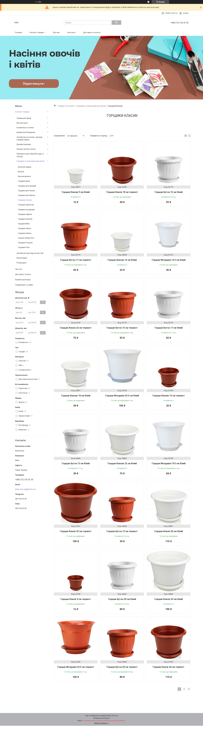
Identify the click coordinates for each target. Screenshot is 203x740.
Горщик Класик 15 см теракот (168, 395)
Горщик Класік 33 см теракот (76, 531)
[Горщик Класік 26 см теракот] (168, 638)
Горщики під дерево (26, 210)
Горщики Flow (24, 247)
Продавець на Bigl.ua (101, 718)
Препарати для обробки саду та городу (30, 155)
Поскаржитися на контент (93, 721)
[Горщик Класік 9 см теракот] (75, 570)
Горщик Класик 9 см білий (76, 192)
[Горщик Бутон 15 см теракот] (122, 299)
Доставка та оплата (91, 32)
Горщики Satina (24, 228)
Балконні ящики (24, 167)
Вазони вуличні (24, 176)
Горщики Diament (25, 219)
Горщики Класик (25, 200)
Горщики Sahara (24, 233)
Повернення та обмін (24, 285)
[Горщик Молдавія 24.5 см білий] (122, 367)
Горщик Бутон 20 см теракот (122, 667)
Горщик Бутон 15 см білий (169, 192)
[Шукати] (116, 22)
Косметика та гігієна (25, 128)
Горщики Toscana (25, 243)
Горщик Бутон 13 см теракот (122, 531)
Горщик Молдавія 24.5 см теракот (75, 667)
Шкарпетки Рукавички (26, 132)
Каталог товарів (37, 32)
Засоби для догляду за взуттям (30, 253)
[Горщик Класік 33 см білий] (168, 570)
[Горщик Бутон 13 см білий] (75, 435)
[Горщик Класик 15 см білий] (122, 231)
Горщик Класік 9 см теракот (75, 599)
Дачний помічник (24, 144)
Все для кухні (22, 123)
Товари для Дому (24, 118)
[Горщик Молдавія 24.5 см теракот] (75, 638)
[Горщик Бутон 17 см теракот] (75, 231)
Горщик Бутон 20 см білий (122, 599)
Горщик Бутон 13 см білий (76, 463)
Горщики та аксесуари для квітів (91, 106)
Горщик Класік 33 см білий (168, 599)
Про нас (56, 32)
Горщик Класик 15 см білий (122, 260)
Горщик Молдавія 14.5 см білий (168, 260)
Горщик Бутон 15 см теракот (122, 327)
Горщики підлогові (26, 205)
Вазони (21, 172)
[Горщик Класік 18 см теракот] (122, 163)
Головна (18, 32)
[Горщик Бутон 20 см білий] (122, 570)
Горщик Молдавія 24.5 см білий (122, 395)
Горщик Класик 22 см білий (122, 463)
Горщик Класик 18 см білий (75, 395)
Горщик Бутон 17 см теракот (75, 260)
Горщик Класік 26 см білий (168, 531)
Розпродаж (21, 263)
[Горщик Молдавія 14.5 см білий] (168, 231)
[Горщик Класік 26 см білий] (168, 503)
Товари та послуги (66, 106)
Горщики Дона (24, 181)
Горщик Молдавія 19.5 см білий (168, 463)
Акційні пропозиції (23, 280)
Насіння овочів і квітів (26, 149)
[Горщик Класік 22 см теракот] (75, 299)
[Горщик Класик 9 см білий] (75, 163)
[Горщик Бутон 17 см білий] (168, 299)
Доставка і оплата (23, 274)
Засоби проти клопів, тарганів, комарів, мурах (30, 138)
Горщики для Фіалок (26, 195)
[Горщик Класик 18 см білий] (75, 367)
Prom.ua (115, 716)
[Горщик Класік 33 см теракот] (75, 503)
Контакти (71, 32)
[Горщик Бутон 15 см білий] (168, 163)
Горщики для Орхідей (27, 186)
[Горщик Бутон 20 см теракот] (122, 638)
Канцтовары (22, 258)
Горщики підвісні (25, 214)
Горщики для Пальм (26, 191)
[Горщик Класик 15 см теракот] (168, 367)
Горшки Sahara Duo (26, 238)
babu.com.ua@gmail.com (25, 489)
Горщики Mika (24, 224)
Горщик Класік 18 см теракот (122, 192)
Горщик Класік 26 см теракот (168, 667)
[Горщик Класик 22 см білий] (122, 435)
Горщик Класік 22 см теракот (76, 327)
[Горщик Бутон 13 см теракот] (122, 503)
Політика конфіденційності (114, 721)
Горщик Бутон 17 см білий (169, 327)
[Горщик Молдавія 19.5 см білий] (168, 435)
